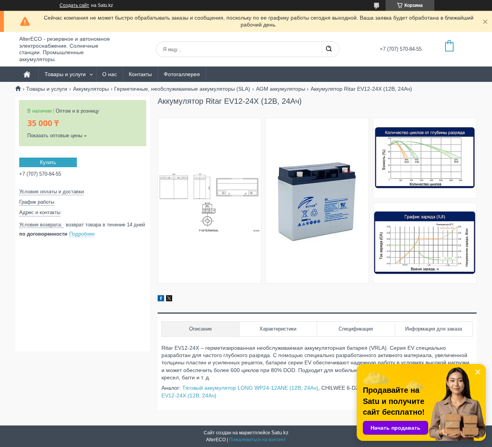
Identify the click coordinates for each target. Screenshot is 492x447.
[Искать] (329, 49)
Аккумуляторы (91, 89)
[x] (169, 299)
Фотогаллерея (182, 74)
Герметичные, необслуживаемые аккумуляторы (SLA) (182, 89)
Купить (48, 162)
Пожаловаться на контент (257, 439)
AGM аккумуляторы (280, 89)
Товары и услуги (65, 74)
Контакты (140, 74)
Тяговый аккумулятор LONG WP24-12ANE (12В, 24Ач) (250, 388)
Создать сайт (74, 5)
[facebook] (161, 299)
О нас (109, 74)
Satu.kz (280, 432)
